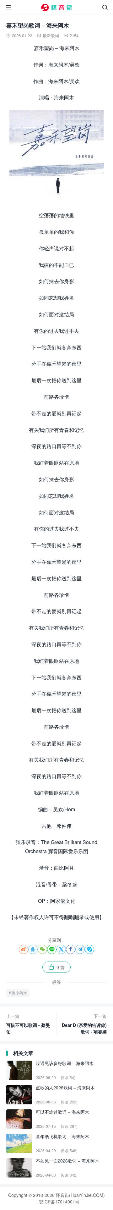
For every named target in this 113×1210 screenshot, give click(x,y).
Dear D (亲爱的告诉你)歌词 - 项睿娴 (84, 1024)
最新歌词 (51, 35)
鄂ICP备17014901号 (59, 1201)
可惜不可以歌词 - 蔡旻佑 (28, 1024)
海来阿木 (19, 992)
